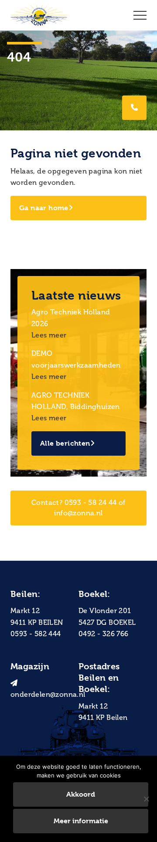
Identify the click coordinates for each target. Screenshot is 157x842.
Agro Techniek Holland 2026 (70, 317)
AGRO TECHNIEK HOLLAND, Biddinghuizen (75, 401)
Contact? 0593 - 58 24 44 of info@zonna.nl (78, 507)
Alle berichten (65, 443)
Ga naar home (43, 208)
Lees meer (49, 335)
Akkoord (80, 794)
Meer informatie (81, 821)
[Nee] (146, 798)
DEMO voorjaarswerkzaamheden (76, 359)
